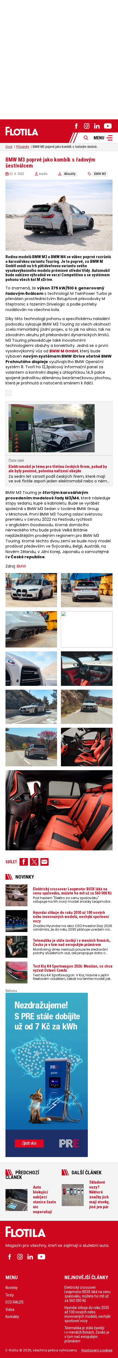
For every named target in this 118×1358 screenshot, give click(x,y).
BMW (21, 566)
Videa (9, 1309)
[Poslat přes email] (44, 862)
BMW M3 (100, 174)
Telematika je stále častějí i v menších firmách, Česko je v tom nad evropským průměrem (86, 1334)
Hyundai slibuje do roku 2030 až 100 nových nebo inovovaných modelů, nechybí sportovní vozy (87, 1314)
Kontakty (12, 1316)
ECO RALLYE (14, 1302)
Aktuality (69, 174)
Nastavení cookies (97, 1350)
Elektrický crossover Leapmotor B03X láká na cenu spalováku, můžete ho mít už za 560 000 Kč (87, 1294)
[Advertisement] (59, 59)
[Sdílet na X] (34, 862)
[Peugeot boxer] (59, 1075)
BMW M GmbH (63, 351)
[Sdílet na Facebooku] (23, 862)
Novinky (11, 1287)
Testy (9, 1295)
